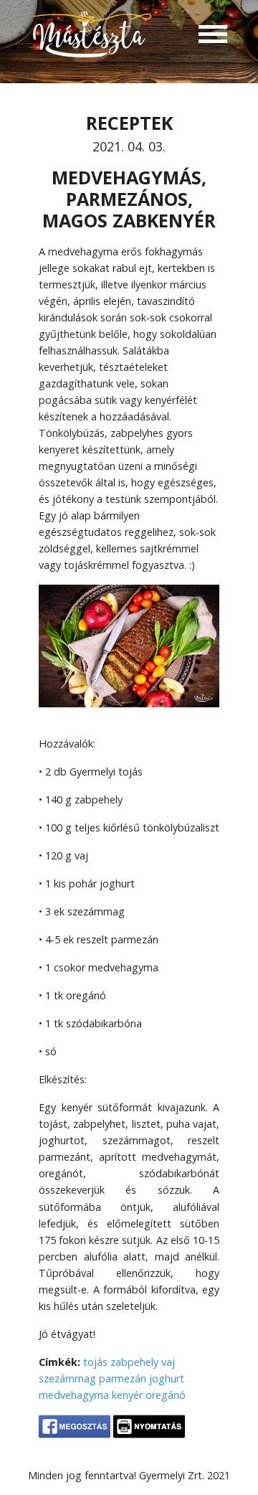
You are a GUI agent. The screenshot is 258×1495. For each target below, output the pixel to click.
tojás (95, 1362)
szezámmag (67, 1378)
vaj (168, 1362)
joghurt (166, 1378)
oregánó (165, 1395)
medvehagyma (74, 1395)
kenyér (127, 1395)
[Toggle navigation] (212, 36)
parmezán (122, 1378)
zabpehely (134, 1362)
